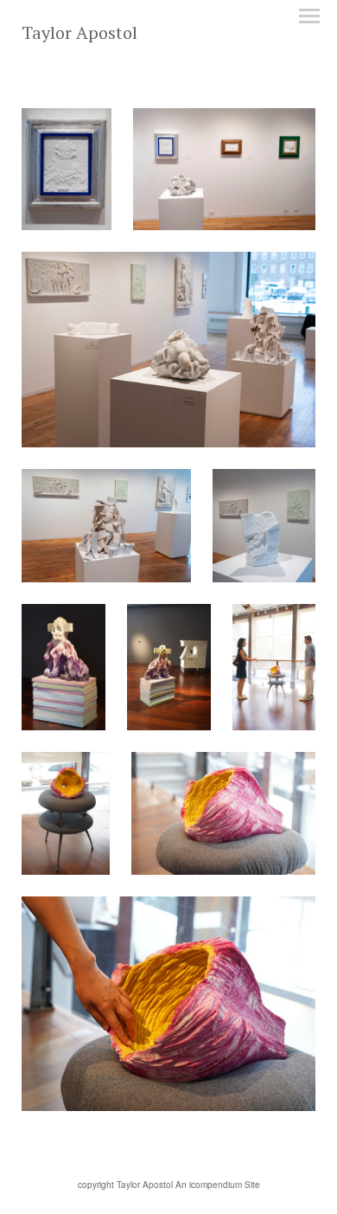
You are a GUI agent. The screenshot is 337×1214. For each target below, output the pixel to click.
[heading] (79, 34)
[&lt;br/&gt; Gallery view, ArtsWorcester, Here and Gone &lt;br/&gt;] (224, 169)
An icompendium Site (217, 1185)
